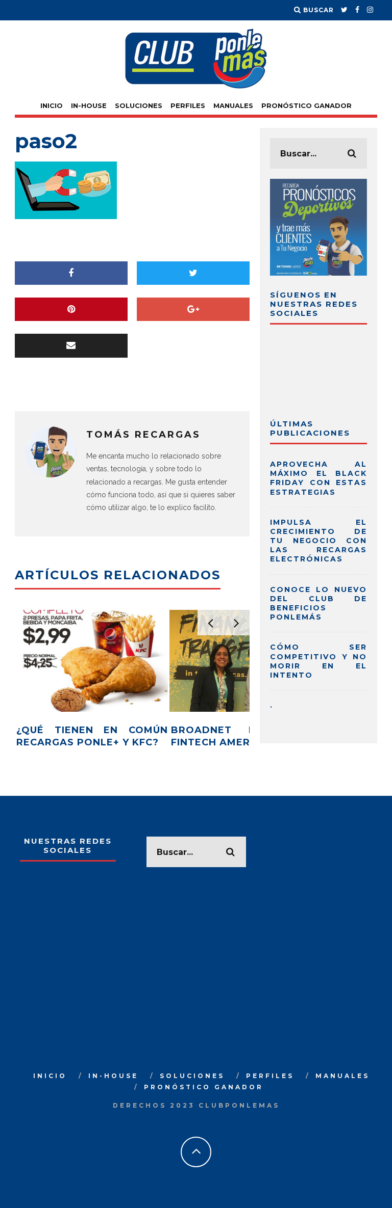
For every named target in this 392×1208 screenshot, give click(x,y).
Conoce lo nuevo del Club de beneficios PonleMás (318, 603)
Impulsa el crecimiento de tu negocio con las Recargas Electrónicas (318, 541)
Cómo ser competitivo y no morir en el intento (318, 661)
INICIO (51, 105)
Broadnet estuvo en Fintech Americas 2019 (247, 735)
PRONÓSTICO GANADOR (306, 105)
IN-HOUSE (89, 105)
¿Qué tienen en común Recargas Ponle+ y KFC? (92, 735)
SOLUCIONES (138, 105)
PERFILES (187, 105)
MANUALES (233, 105)
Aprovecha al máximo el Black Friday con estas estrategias (318, 478)
